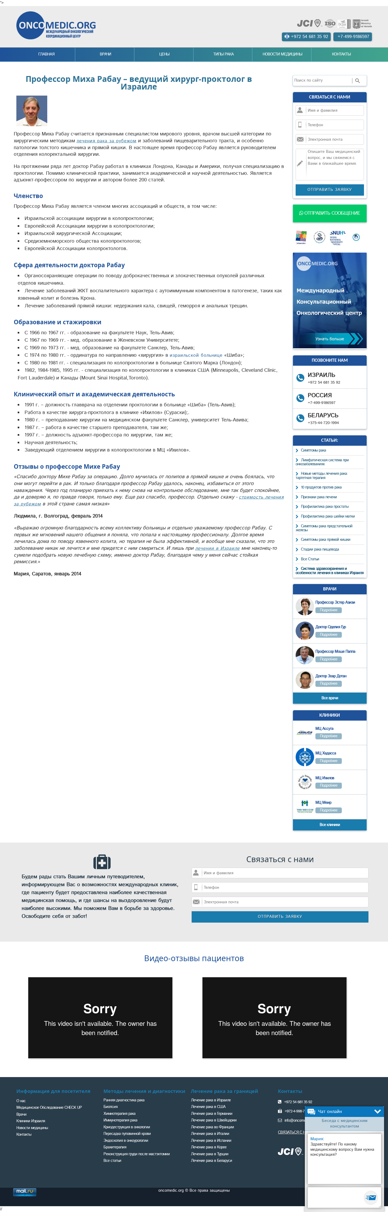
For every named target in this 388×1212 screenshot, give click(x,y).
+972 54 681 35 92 (298, 1102)
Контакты (341, 54)
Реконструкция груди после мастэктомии (136, 1154)
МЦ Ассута (324, 728)
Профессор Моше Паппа (335, 651)
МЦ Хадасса (325, 753)
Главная (46, 54)
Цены (164, 54)
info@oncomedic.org (300, 1120)
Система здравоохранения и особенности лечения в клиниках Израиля (329, 571)
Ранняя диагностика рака (123, 1100)
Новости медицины (282, 54)
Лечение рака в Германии (211, 1113)
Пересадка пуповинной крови (127, 1133)
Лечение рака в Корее (208, 1147)
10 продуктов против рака (321, 487)
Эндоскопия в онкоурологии (125, 1140)
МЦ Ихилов (324, 778)
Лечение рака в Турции (209, 1154)
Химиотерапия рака (119, 1113)
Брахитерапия (114, 1147)
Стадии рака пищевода (320, 549)
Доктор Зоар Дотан (330, 676)
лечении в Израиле (217, 548)
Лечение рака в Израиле (211, 1100)
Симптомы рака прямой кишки (325, 539)
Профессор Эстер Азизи (335, 602)
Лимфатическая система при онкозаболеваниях (322, 462)
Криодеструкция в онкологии (126, 1127)
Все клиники (330, 825)
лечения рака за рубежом (106, 141)
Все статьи (112, 1160)
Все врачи (329, 698)
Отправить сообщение (331, 213)
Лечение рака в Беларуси (211, 1160)
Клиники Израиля (30, 1121)
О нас (21, 1101)
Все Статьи (310, 559)
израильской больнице (196, 355)
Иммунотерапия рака (120, 1120)
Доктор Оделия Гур (330, 627)
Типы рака (223, 54)
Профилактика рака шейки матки (328, 516)
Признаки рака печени (319, 497)
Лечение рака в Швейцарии (213, 1120)
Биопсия (110, 1107)
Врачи (105, 54)
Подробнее (328, 610)
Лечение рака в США (208, 1107)
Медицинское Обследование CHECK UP (49, 1107)
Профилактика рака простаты (324, 506)
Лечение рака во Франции (212, 1127)
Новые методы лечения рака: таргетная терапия (322, 476)
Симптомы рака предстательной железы (324, 528)
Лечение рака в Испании (211, 1140)
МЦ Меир (323, 802)
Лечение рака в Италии (210, 1133)
